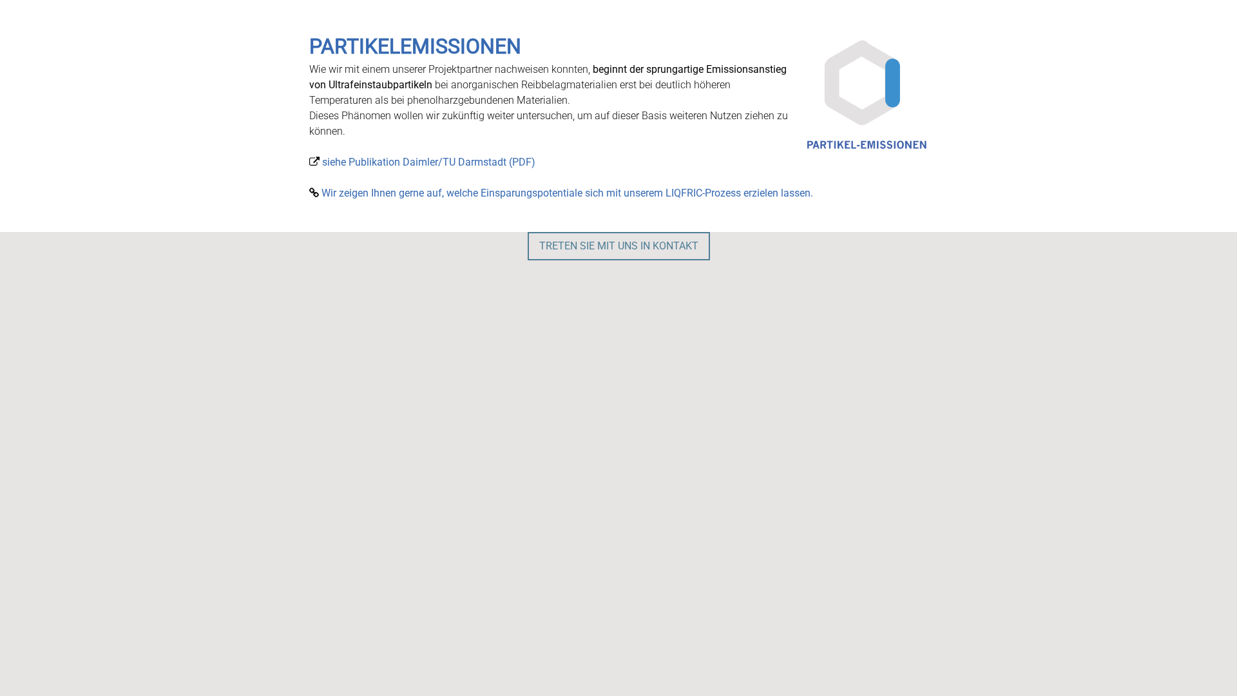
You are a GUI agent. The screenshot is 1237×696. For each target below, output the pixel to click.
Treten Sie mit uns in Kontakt (618, 246)
